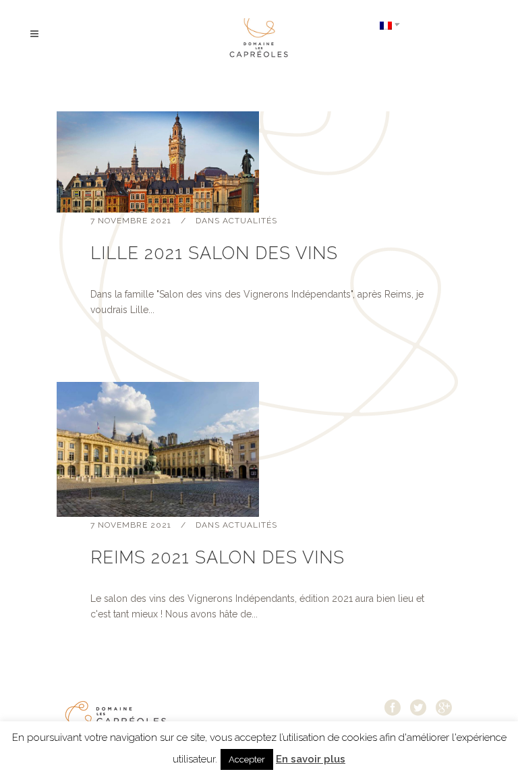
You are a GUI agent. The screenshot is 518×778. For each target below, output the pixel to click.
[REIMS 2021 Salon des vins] (259, 449)
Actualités (250, 220)
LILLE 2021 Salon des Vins (214, 253)
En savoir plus (310, 759)
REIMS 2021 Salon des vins (217, 557)
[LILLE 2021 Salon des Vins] (259, 162)
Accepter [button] (247, 759)
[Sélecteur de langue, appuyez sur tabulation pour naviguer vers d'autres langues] (390, 24)
